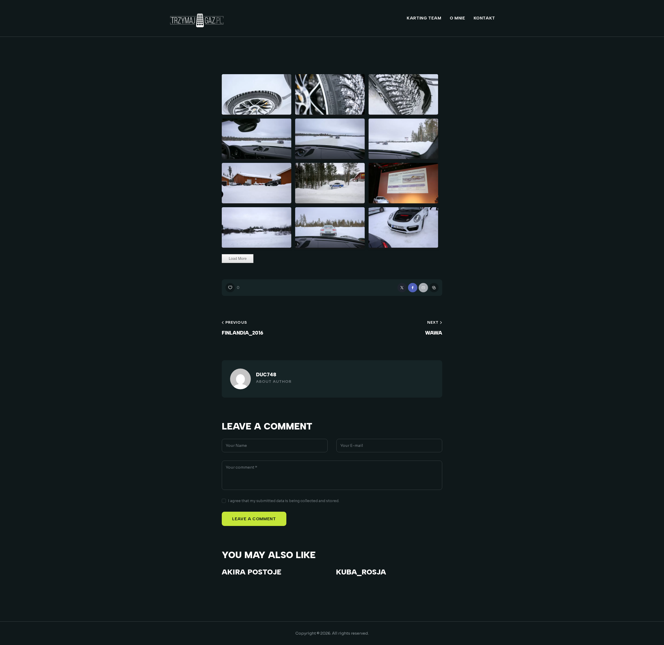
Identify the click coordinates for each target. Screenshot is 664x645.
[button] (232, 287)
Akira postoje (251, 571)
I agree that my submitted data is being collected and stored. (283, 500)
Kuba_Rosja (361, 571)
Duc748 (266, 375)
